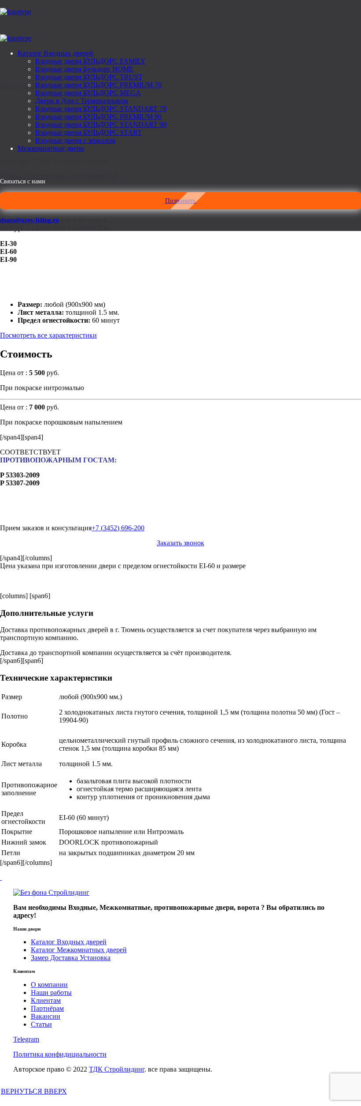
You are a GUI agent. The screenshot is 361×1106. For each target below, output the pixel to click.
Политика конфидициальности (60, 1054)
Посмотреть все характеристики (48, 335)
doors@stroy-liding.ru (29, 220)
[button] (180, 200)
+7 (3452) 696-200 (118, 528)
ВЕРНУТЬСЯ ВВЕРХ (34, 1091)
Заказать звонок (180, 543)
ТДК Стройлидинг (116, 1069)
